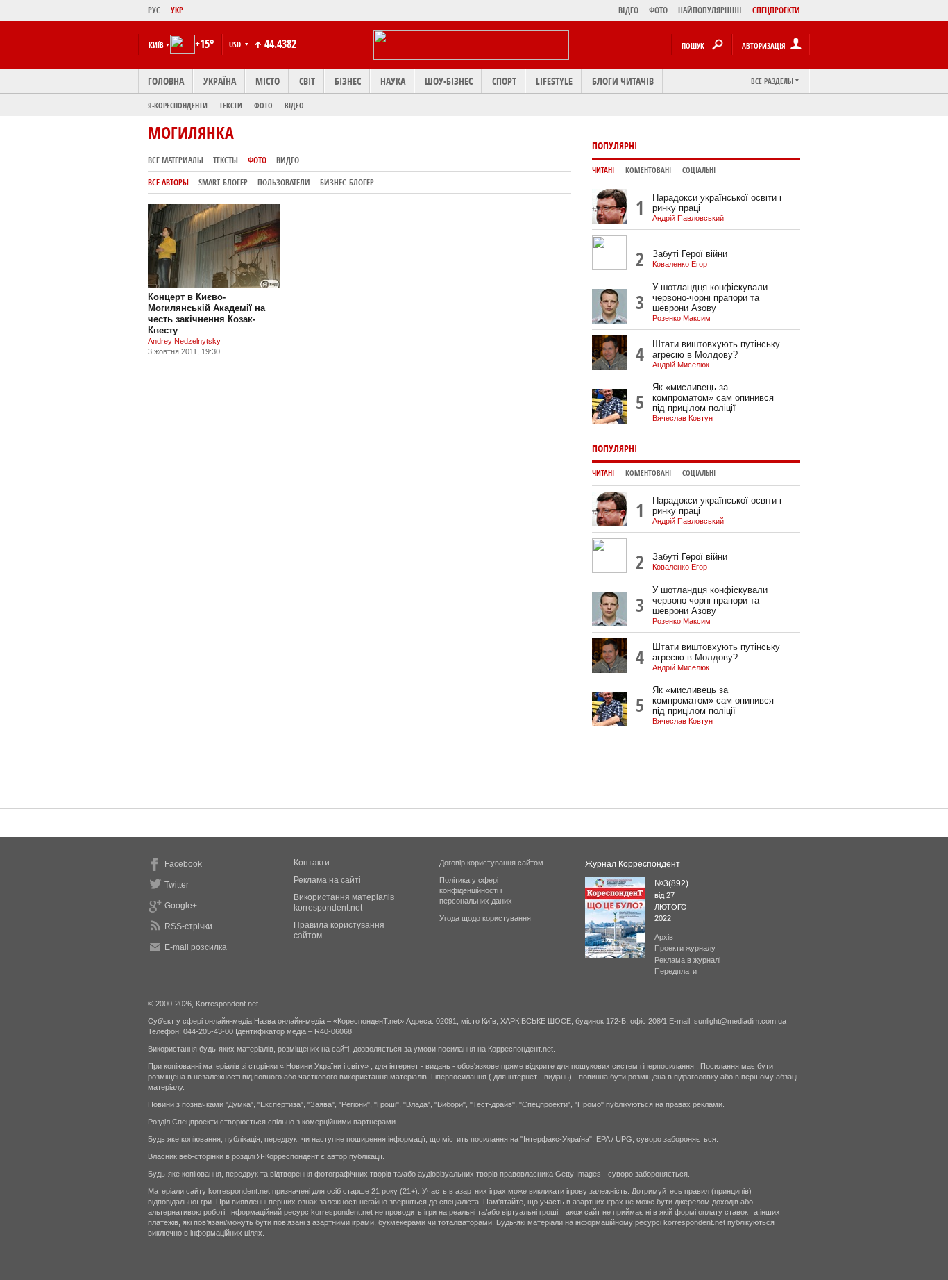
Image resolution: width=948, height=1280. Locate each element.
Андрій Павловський (688, 218)
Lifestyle (554, 81)
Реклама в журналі (687, 960)
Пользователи (283, 182)
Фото (263, 105)
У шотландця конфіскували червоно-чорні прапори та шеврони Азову (710, 297)
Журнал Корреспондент (632, 864)
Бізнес (348, 81)
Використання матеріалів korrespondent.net (344, 902)
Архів (663, 937)
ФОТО (658, 10)
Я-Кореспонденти (178, 105)
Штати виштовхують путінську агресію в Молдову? (716, 349)
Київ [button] (156, 45)
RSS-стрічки (188, 926)
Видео (287, 160)
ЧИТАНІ (603, 170)
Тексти (230, 105)
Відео (294, 105)
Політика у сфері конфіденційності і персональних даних (475, 890)
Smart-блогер (223, 182)
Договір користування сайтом (491, 862)
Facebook (183, 864)
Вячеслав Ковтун (682, 418)
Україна (219, 81)
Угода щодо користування (485, 918)
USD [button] (236, 44)
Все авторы (168, 182)
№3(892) (671, 883)
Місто (267, 81)
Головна (166, 81)
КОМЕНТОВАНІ (648, 170)
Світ (307, 81)
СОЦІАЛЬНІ (699, 170)
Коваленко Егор (679, 264)
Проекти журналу (685, 948)
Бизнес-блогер (347, 182)
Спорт (504, 81)
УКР (177, 10)
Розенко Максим (681, 318)
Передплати (675, 971)
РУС (154, 10)
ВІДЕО (628, 10)
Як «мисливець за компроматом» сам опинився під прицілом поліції (713, 397)
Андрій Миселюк (680, 364)
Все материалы (175, 160)
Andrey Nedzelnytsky (184, 341)
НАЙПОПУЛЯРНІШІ (710, 10)
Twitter (176, 885)
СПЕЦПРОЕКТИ (776, 10)
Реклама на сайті (327, 880)
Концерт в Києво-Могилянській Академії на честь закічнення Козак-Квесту (206, 313)
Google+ (180, 906)
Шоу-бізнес (449, 81)
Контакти (312, 862)
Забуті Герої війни (689, 254)
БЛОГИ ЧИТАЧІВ (623, 81)
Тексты (225, 160)
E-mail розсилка (195, 947)
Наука (392, 81)
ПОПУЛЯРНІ (614, 145)
